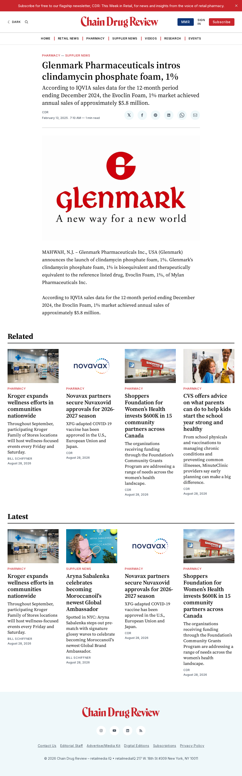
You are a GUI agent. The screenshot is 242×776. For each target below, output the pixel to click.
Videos (151, 38)
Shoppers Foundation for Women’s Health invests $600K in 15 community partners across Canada (148, 415)
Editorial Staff (71, 746)
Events (195, 38)
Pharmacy (95, 38)
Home (45, 38)
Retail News (68, 38)
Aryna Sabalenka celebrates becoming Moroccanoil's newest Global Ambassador (87, 592)
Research (172, 38)
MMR (185, 22)
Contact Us (47, 746)
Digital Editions (136, 746)
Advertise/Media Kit (103, 746)
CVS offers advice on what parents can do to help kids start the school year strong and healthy (207, 412)
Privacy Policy (192, 746)
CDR (45, 112)
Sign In (201, 22)
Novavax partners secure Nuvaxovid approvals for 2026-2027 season (90, 405)
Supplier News (124, 38)
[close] (236, 5)
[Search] (26, 22)
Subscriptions (164, 746)
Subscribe (222, 22)
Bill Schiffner (20, 458)
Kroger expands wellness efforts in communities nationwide (31, 405)
